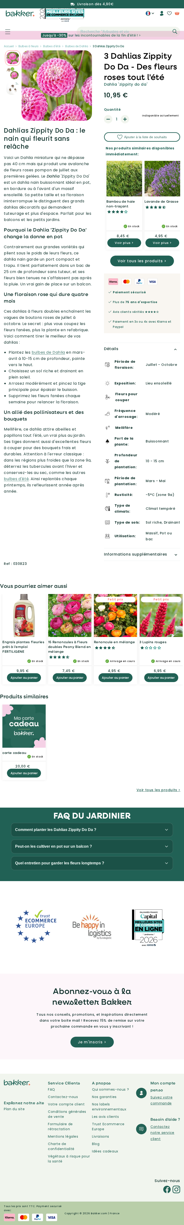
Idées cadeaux (105, 1151)
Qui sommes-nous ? (110, 1089)
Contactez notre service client (162, 1132)
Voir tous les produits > (142, 260)
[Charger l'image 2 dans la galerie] (12, 58)
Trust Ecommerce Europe (108, 1126)
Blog (95, 1143)
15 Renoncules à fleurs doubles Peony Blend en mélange (69, 646)
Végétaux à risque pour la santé (69, 1159)
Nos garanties (104, 1096)
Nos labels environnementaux (109, 1107)
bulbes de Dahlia (48, 352)
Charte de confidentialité (61, 1146)
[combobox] (128, 32)
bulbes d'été (16, 479)
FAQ (51, 1089)
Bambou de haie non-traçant (120, 203)
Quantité (112, 109)
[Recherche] (175, 31)
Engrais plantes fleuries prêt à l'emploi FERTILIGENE (23, 646)
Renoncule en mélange (114, 642)
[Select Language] (150, 15)
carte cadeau (14, 752)
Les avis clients (105, 1116)
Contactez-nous (63, 1096)
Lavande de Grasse (161, 201)
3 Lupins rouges (153, 642)
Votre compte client (66, 1104)
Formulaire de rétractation (60, 1126)
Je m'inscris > (92, 1042)
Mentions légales (63, 1136)
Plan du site (14, 1109)
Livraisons (100, 1136)
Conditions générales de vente (67, 1114)
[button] (5, 32)
